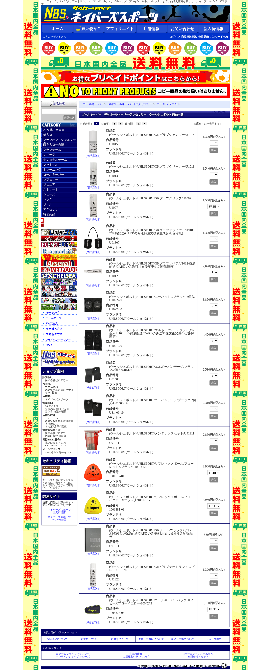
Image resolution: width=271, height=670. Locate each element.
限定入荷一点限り (55, 144)
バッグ (47, 199)
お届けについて (120, 639)
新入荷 (47, 134)
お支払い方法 (88, 639)
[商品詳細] (93, 156)
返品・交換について (182, 639)
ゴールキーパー (53, 174)
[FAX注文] (59, 325)
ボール (47, 204)
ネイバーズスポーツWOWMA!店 (59, 518)
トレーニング (52, 169)
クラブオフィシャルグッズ (59, 140)
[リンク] (59, 346)
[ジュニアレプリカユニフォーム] (59, 283)
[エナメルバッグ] (59, 296)
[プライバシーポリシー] (59, 341)
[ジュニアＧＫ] (59, 308)
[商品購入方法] (59, 330)
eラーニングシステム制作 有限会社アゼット (198, 655)
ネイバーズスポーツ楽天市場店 (59, 511)
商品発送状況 (189, 36)
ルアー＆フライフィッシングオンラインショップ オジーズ (73, 655)
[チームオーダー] (59, 319)
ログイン (175, 36)
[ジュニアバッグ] (59, 290)
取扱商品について (57, 639)
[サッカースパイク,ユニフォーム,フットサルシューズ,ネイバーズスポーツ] (135, 22)
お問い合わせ (182, 28)
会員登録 (203, 36)
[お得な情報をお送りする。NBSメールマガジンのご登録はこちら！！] (59, 365)
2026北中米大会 (53, 129)
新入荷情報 (213, 28)
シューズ (49, 194)
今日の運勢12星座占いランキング (136, 655)
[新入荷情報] (59, 227)
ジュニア (49, 184)
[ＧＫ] (59, 302)
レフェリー (50, 179)
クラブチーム (52, 149)
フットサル (50, 164)
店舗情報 (152, 28)
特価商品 (49, 214)
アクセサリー (52, 209)
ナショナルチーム (55, 159)
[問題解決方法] (59, 335)
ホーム (57, 28)
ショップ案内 (214, 639)
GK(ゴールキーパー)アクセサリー (130, 104)
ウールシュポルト (169, 104)
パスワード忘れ (219, 36)
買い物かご (91, 28)
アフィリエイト (120, 28)
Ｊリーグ (49, 154)
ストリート (50, 189)
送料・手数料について (151, 639)
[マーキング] (59, 314)
